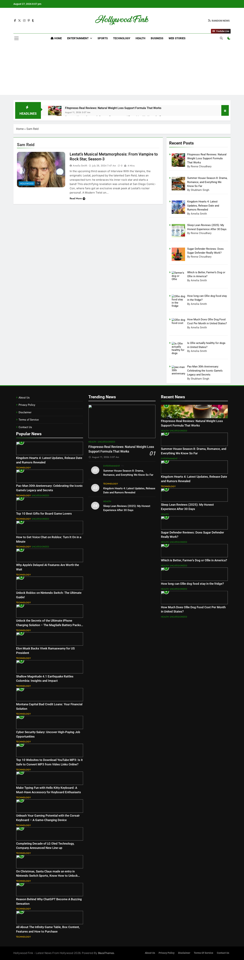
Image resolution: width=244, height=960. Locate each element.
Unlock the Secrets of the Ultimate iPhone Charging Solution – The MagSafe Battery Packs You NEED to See (48, 625)
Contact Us (25, 427)
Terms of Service (29, 419)
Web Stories (177, 38)
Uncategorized (40, 495)
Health (140, 38)
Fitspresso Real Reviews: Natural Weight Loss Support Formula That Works (113, 108)
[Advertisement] (122, 70)
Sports (103, 38)
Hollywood (26, 183)
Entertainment (78, 38)
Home (58, 38)
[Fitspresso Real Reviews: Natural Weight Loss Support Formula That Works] (54, 112)
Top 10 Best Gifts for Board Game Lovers (44, 513)
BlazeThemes (106, 952)
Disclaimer (25, 412)
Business (157, 38)
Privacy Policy (27, 405)
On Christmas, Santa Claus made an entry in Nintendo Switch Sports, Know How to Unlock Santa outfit (47, 876)
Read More (76, 198)
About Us (24, 397)
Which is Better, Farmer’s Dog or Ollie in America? (194, 560)
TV (38, 183)
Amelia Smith (80, 165)
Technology (121, 38)
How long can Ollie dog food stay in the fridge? (192, 583)
